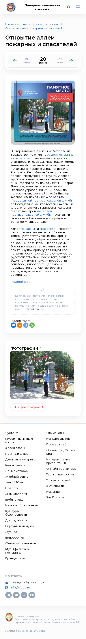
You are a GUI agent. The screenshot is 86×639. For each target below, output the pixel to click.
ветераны (44, 211)
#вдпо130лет (14, 482)
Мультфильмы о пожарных (17, 550)
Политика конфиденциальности (25, 630)
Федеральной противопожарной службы (42, 200)
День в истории (47, 24)
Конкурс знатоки (58, 438)
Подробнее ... (21, 281)
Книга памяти (15, 465)
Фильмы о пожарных (20, 543)
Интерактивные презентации (58, 461)
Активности (55, 486)
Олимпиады (55, 433)
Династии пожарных (20, 459)
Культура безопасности (16, 512)
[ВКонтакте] (13, 325)
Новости (12, 488)
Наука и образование (21, 505)
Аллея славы (15, 448)
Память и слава (16, 453)
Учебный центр (16, 476)
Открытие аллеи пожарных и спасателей (33, 28)
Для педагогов (16, 520)
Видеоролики (15, 537)
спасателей (48, 228)
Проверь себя (57, 444)
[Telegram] (25, 325)
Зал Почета (55, 497)
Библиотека (14, 499)
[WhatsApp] (32, 325)
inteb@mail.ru (34, 309)
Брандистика (15, 558)
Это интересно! (58, 480)
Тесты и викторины (60, 474)
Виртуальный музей (20, 526)
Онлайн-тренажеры (61, 468)
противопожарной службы (31, 214)
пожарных (28, 228)
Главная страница (17, 24)
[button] (71, 60)
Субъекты (12, 433)
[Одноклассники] (19, 325)
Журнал (11, 531)
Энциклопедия (16, 494)
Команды (53, 491)
